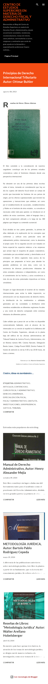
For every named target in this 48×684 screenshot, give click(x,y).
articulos (8, 387)
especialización (11, 397)
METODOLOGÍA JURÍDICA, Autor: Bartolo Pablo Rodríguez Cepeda (22, 548)
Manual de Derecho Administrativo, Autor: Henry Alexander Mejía (23, 468)
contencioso (21, 387)
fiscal (23, 397)
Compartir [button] (8, 412)
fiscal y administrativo (15, 401)
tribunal (16, 408)
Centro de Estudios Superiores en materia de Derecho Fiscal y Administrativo (17, 12)
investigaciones (11, 404)
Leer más (40, 500)
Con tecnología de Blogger (25, 677)
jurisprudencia (28, 404)
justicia (7, 408)
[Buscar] (37, 4)
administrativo (22, 383)
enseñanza (17, 394)
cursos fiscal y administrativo (19, 390)
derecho (7, 394)
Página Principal (11, 56)
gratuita (32, 401)
